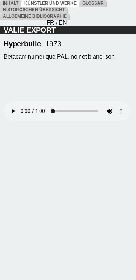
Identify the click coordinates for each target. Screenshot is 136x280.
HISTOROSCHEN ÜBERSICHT (34, 9)
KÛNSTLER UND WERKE (50, 3)
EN (63, 23)
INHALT (11, 3)
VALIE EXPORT (30, 30)
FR (50, 23)
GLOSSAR (93, 3)
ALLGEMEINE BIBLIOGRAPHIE (35, 16)
